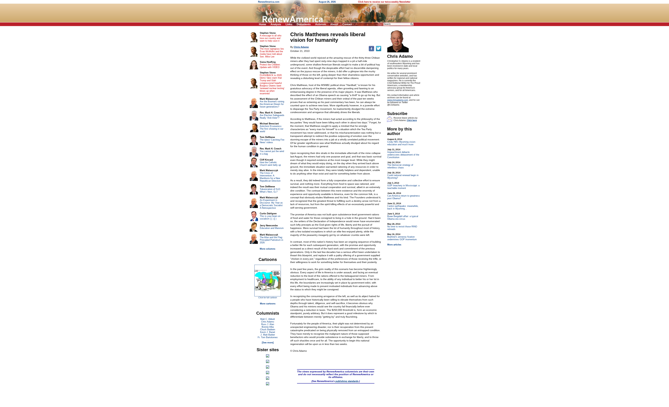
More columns (267, 249)
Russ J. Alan (267, 324)
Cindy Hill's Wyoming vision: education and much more (401, 142)
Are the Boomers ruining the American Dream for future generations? (272, 104)
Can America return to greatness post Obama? (403, 196)
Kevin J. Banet (267, 332)
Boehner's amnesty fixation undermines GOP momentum (402, 237)
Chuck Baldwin (267, 329)
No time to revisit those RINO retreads (402, 226)
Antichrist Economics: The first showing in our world (271, 129)
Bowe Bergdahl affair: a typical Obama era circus (402, 216)
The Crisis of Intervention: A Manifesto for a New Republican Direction (270, 177)
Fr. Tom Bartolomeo (268, 337)
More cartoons (267, 303)
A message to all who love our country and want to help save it (270, 38)
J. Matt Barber (267, 334)
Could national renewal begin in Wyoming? (402, 175)
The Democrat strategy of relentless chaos (400, 165)
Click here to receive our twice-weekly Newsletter (384, 2)
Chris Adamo (267, 321)
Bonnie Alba (268, 327)
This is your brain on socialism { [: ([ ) (270, 217)
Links (289, 24)
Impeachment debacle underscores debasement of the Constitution (403, 153)
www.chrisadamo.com (397, 100)
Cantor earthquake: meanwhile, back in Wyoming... (402, 206)
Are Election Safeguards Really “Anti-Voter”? (272, 116)
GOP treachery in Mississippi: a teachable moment (403, 185)
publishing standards (346, 381)
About (334, 24)
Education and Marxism (272, 228)
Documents (304, 24)
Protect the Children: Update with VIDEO (270, 66)
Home (262, 24)
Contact (347, 24)
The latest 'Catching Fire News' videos (272, 141)
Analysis (276, 24)
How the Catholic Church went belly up (270, 163)
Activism (320, 24)
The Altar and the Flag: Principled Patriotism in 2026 (271, 240)
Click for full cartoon (267, 297)
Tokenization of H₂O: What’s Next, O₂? (270, 190)
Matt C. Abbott (267, 319)
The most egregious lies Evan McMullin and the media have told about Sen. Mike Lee (272, 52)
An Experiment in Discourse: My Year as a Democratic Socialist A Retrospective (271, 204)
